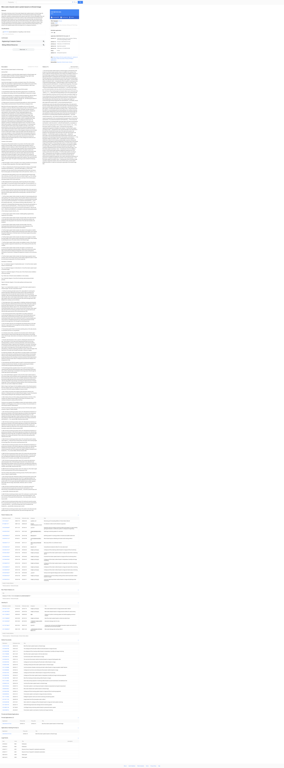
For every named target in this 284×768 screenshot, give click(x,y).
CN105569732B (5, 659)
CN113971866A (5, 625)
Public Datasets (140, 766)
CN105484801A (5, 567)
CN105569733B (5, 662)
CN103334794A (5, 531)
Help (159, 766)
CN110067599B (5, 678)
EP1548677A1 (5, 523)
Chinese (60, 21)
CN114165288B (5, 667)
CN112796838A (5, 618)
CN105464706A (5, 556)
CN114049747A (5, 704)
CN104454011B (5, 656)
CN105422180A (5, 552)
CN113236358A (5, 621)
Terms (147, 766)
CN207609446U (5, 686)
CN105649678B (5, 702)
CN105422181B (5, 672)
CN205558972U (5, 710)
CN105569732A (5, 579)
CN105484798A (5, 559)
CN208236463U (5, 688)
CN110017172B (5, 699)
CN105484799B (5, 648)
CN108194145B (5, 646)
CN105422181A (5, 549)
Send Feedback (132, 766)
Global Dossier (65, 62)
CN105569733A (5, 575)
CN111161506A (5, 696)
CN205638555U (5, 694)
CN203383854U (5, 535)
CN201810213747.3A (6, 723)
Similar (72, 17)
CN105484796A (5, 675)
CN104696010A (5, 547)
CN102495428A (5, 527)
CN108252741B (5, 683)
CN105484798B (5, 651)
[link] (16, 32)
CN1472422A (5, 520)
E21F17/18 (6, 31)
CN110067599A (5, 611)
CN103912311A (5, 538)
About (125, 766)
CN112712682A (5, 680)
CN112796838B (5, 654)
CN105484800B (5, 670)
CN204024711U (5, 542)
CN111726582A (5, 614)
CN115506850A (5, 629)
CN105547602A (5, 572)
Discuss (70, 62)
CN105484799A (5, 569)
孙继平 (56, 23)
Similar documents (61, 58)
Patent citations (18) (57, 57)
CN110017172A (5, 608)
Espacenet (59, 62)
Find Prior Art (65, 17)
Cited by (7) (75, 57)
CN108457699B (5, 664)
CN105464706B (5, 691)
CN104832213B (5, 707)
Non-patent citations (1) (67, 57)
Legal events (53, 58)
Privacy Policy (153, 766)
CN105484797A (5, 563)
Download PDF (56, 17)
